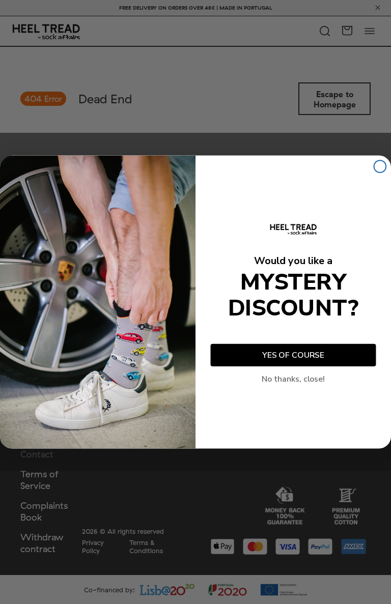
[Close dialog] (380, 166)
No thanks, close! (293, 379)
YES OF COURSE (293, 355)
